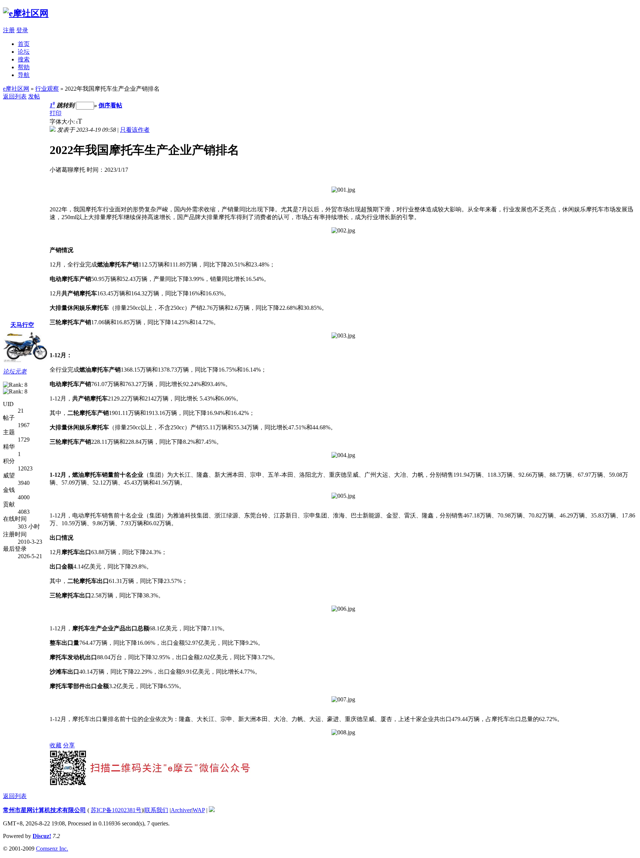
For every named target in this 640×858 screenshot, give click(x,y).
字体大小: (63, 121)
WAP (199, 810)
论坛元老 (15, 371)
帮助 (24, 67)
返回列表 (15, 96)
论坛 (24, 51)
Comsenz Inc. (52, 848)
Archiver (181, 810)
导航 (24, 75)
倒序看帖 (110, 105)
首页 (24, 44)
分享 (69, 745)
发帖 (34, 96)
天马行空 (22, 325)
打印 (55, 113)
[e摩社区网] (26, 13)
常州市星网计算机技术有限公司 (44, 810)
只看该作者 (135, 130)
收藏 (55, 745)
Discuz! (42, 836)
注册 (9, 30)
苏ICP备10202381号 (116, 810)
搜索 (24, 59)
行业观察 (47, 89)
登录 (22, 30)
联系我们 (156, 810)
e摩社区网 (16, 89)
